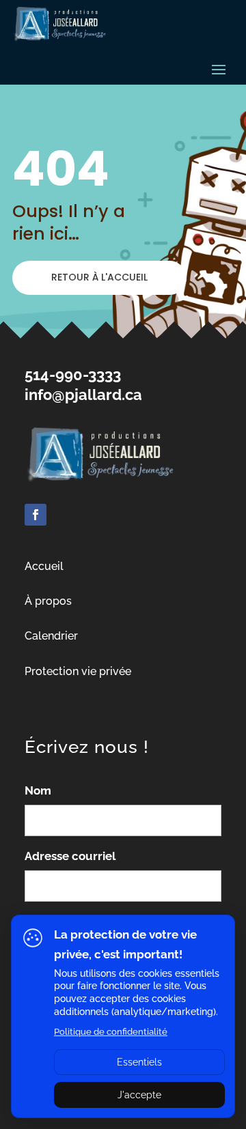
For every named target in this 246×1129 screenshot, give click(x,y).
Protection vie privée (78, 671)
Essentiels (139, 1062)
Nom (38, 790)
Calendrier (51, 635)
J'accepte (139, 1094)
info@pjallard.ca (83, 394)
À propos (48, 601)
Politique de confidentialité (110, 1032)
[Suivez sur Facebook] (35, 515)
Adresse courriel (70, 856)
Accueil (44, 566)
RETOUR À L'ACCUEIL (99, 277)
